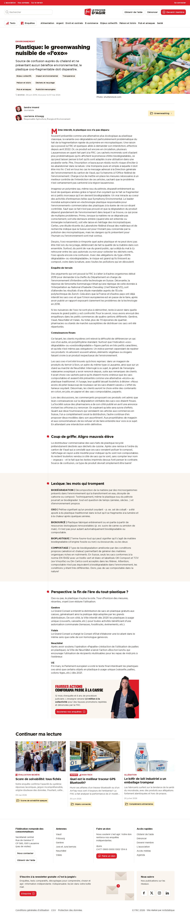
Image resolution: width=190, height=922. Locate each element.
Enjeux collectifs (108, 23)
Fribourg (60, 838)
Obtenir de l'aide (145, 834)
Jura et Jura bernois (66, 846)
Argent (60, 23)
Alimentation (47, 23)
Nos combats (23, 3)
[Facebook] (144, 893)
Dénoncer (142, 838)
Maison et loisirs (127, 23)
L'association (10, 3)
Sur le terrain (37, 3)
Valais (59, 855)
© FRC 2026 (138, 910)
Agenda (141, 855)
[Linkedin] (167, 893)
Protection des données (70, 910)
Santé (160, 23)
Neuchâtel (61, 851)
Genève (60, 842)
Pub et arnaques (146, 23)
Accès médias (144, 851)
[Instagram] (159, 893)
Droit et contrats (74, 23)
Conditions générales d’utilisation (32, 910)
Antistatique (168, 910)
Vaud (58, 834)
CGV (53, 910)
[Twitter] (152, 893)
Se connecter (180, 3)
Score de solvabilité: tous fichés (38, 779)
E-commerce (91, 23)
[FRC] (95, 12)
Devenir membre (145, 842)
